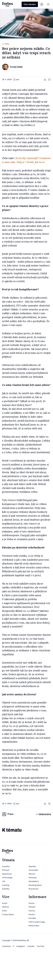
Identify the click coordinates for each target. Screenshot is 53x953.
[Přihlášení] (41, 4)
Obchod (5, 907)
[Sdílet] (45, 79)
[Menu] (48, 4)
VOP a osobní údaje (37, 922)
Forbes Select (8, 914)
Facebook (6, 946)
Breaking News (35, 885)
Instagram (20, 946)
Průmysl (5, 870)
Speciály (32, 866)
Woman (32, 874)
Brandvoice (33, 889)
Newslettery (34, 881)
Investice (6, 866)
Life (3, 881)
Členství (32, 907)
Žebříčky (5, 889)
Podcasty (33, 878)
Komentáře (33, 870)
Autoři (4, 903)
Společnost (7, 874)
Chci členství (30, 4)
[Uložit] (49, 79)
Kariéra (32, 914)
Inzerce (32, 911)
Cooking (5, 885)
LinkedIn (31, 946)
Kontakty (32, 918)
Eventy (31, 903)
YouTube (40, 946)
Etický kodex (34, 926)
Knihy (4, 911)
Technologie (7, 878)
